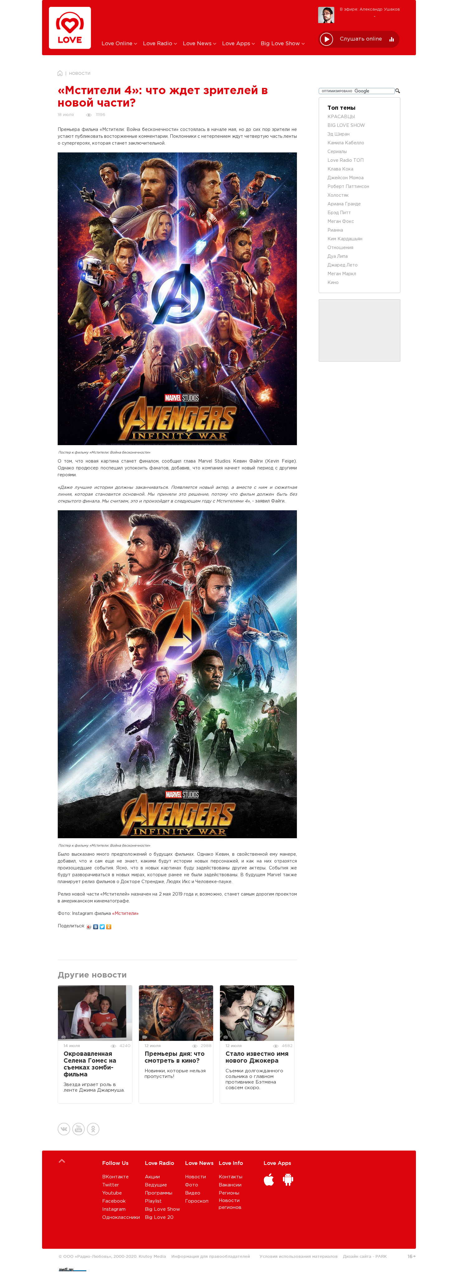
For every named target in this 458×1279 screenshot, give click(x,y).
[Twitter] (102, 925)
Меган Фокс (340, 222)
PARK (381, 1256)
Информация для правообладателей (210, 1256)
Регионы (229, 1193)
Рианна (335, 230)
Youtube (112, 1193)
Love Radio (158, 43)
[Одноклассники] (109, 925)
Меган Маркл (341, 274)
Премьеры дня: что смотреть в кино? (175, 1057)
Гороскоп (196, 1201)
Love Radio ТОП (345, 160)
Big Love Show (281, 43)
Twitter (110, 1185)
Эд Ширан (338, 134)
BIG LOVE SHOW (346, 125)
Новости (195, 1177)
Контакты (230, 1177)
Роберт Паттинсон (348, 187)
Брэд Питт (339, 213)
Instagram (114, 1209)
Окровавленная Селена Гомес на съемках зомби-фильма (90, 1064)
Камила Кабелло (345, 143)
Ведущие (156, 1185)
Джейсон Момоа (345, 178)
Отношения (340, 248)
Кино (333, 283)
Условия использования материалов (299, 1256)
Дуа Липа (337, 256)
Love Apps (237, 43)
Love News (198, 43)
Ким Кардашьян (344, 239)
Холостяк (338, 195)
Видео (192, 1193)
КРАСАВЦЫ (341, 117)
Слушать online (361, 39)
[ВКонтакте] (96, 925)
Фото (191, 1185)
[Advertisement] (205, 19)
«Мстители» (125, 914)
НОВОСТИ (79, 73)
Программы (158, 1193)
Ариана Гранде (344, 204)
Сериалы (337, 152)
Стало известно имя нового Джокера (257, 1057)
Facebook (114, 1201)
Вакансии (230, 1185)
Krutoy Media (152, 1256)
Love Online (118, 43)
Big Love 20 (159, 1217)
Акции (152, 1177)
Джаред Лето (342, 265)
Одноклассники (121, 1217)
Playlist (153, 1201)
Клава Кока (340, 169)
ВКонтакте (115, 1177)
